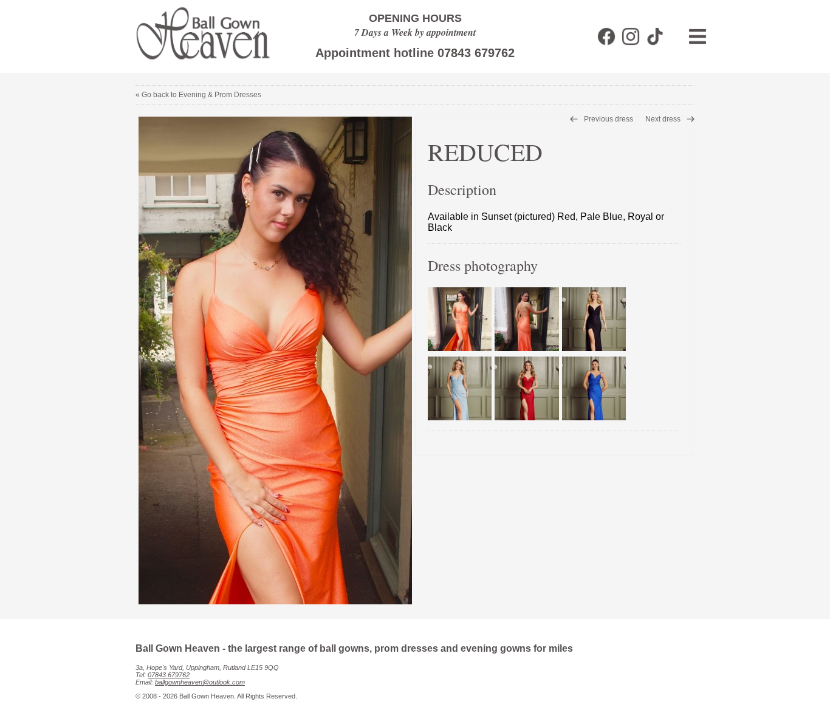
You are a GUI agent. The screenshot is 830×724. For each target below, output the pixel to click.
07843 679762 (169, 674)
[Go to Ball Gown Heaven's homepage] (197, 63)
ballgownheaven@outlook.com (200, 682)
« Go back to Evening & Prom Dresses (198, 94)
